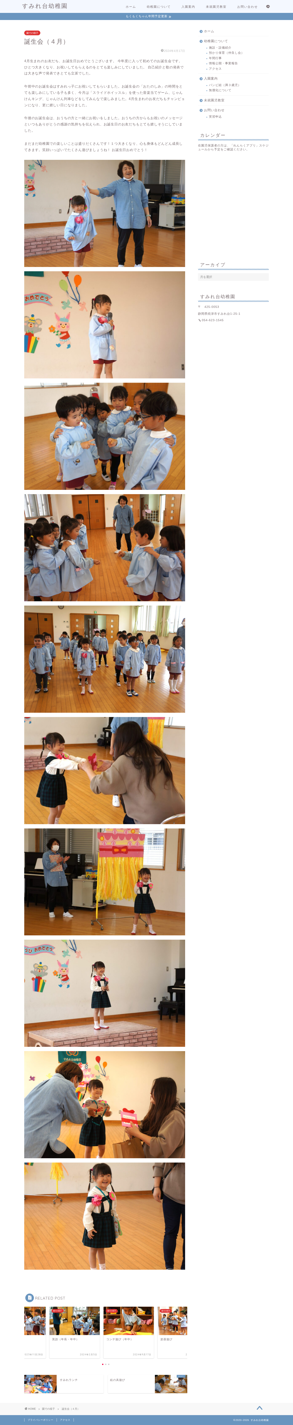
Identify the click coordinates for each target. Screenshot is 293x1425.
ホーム (131, 7)
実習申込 (215, 116)
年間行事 (215, 58)
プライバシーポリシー (40, 1420)
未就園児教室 (216, 7)
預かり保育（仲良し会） (226, 52)
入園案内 (188, 7)
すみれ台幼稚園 (45, 5)
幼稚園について (159, 7)
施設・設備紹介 (220, 47)
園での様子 (32, 33)
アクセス (215, 68)
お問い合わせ (247, 7)
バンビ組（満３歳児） (225, 85)
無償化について (220, 90)
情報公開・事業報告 (223, 63)
